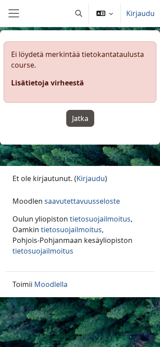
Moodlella (51, 284)
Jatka (80, 118)
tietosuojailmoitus (100, 219)
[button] (79, 13)
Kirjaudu (140, 13)
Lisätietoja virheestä (47, 83)
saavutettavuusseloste (82, 201)
